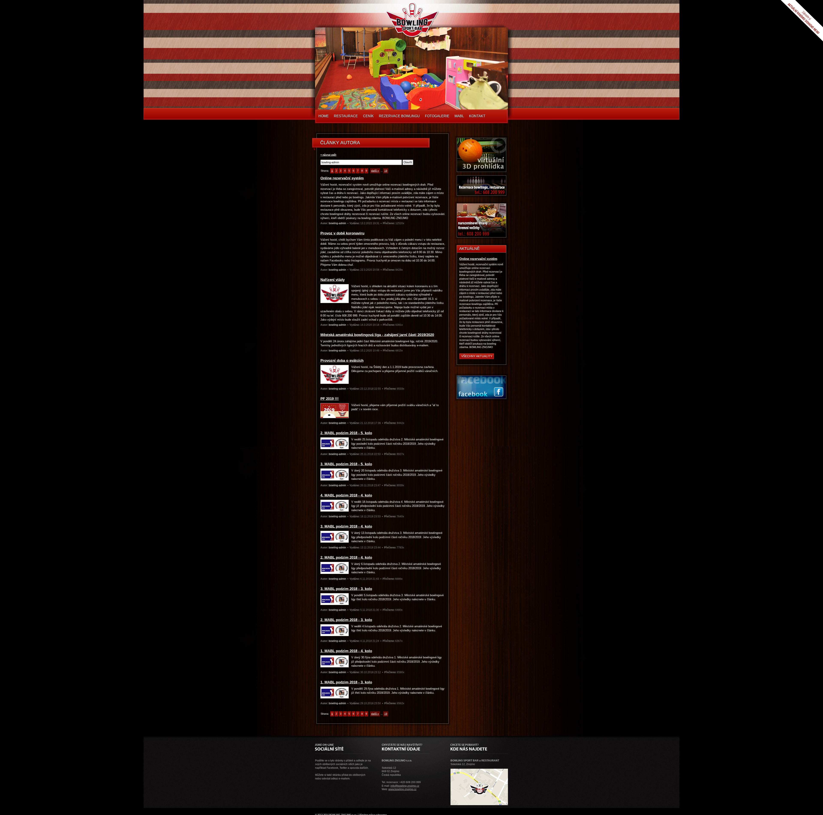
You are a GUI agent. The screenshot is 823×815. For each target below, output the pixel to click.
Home (323, 116)
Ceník (368, 116)
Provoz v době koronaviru (342, 233)
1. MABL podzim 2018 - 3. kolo (346, 682)
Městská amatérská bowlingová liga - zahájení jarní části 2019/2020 (377, 335)
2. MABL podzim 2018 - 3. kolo (346, 620)
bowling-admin (337, 223)
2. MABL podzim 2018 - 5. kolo (346, 433)
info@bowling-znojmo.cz (404, 785)
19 (385, 170)
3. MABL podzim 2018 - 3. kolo (346, 589)
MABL (459, 116)
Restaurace (346, 116)
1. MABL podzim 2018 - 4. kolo (346, 651)
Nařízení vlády (332, 280)
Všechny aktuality (476, 356)
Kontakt (477, 116)
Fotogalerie (437, 116)
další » (375, 170)
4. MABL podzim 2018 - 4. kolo (346, 495)
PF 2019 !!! (329, 399)
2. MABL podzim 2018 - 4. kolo (346, 557)
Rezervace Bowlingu (399, 116)
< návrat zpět (328, 154)
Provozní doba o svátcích (341, 361)
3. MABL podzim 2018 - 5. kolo (346, 464)
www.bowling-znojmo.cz (402, 789)
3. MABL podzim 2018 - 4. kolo (346, 526)
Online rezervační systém (342, 178)
